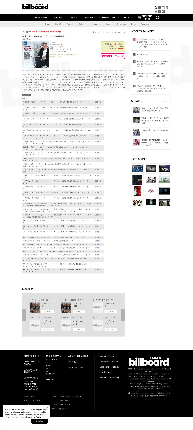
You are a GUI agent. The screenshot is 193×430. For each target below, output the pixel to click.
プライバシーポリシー (61, 404)
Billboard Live (107, 356)
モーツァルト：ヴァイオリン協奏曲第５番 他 (112, 299)
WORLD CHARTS (30, 384)
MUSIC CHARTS (31, 378)
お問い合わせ (29, 396)
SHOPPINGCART (147, 17)
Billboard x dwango (110, 377)
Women (145, 24)
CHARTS (58, 17)
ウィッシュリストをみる (117, 32)
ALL (47, 369)
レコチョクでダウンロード (113, 56)
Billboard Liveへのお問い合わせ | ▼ (66, 396)
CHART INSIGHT (41, 17)
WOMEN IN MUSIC (107, 17)
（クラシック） (27, 39)
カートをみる (99, 32)
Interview (96, 24)
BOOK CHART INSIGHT (30, 371)
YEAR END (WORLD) (31, 389)
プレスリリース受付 (60, 400)
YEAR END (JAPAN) (30, 386)
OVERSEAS (50, 374)
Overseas (121, 24)
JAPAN (48, 371)
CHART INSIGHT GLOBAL (31, 363)
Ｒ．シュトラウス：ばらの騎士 (105, 317)
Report (70, 24)
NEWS (74, 17)
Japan (108, 24)
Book (133, 24)
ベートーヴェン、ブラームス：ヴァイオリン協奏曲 (82, 317)
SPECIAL (89, 17)
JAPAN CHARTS (29, 381)
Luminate (105, 372)
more (164, 101)
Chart (47, 24)
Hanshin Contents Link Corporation (147, 369)
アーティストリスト (32, 400)
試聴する (98, 102)
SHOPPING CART (76, 367)
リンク (26, 404)
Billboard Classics (109, 361)
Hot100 (58, 24)
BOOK (127, 17)
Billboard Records (109, 366)
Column (82, 24)
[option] (73, 315)
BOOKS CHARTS (53, 356)
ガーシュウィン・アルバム (41, 317)
